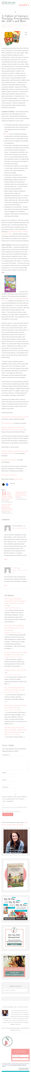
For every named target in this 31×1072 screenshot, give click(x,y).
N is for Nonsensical (7, 423)
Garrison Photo (18, 479)
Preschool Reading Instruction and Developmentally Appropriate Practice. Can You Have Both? (7, 507)
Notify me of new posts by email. (11, 811)
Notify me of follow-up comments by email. (14, 807)
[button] (15, 12)
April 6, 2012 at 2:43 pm (19, 528)
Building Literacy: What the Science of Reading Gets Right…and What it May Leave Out (7, 495)
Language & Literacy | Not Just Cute (15, 670)
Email (4, 780)
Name (4, 772)
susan (14, 568)
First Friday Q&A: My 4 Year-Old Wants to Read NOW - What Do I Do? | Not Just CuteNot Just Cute (15, 730)
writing (8, 134)
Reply (5, 559)
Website (5, 787)
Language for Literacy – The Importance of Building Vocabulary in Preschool (22, 494)
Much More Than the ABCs (9, 460)
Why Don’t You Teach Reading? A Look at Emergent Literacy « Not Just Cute (14, 628)
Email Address (9, 1059)
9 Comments (9, 26)
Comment (6, 755)
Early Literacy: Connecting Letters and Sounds (15, 417)
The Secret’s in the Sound (9, 475)
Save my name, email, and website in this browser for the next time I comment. (14, 799)
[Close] (27, 1041)
